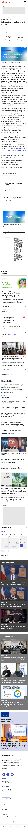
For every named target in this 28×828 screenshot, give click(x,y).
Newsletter (4, 811)
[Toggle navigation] (25, 2)
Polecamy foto (7, 636)
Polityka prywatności (6, 807)
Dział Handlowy (6, 786)
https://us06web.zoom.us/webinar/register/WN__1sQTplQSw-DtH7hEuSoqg (13, 150)
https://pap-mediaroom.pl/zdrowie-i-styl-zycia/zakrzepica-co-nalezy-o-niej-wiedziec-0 (14, 199)
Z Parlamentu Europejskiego (7, 720)
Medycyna (12, 177)
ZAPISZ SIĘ (4, 395)
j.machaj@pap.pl (6, 796)
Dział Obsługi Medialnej (8, 794)
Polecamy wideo (7, 562)
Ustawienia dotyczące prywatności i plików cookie (12, 816)
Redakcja (4, 778)
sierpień (3, 531)
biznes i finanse (4, 581)
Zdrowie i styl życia (14, 17)
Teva (6, 311)
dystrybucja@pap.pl (6, 789)
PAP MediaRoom (8, 336)
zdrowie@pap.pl (10, 157)
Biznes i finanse (4, 655)
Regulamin (4, 809)
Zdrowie (4, 177)
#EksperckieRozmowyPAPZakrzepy (10, 173)
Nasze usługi (5, 814)
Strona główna (4, 17)
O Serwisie (4, 804)
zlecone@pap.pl (5, 781)
